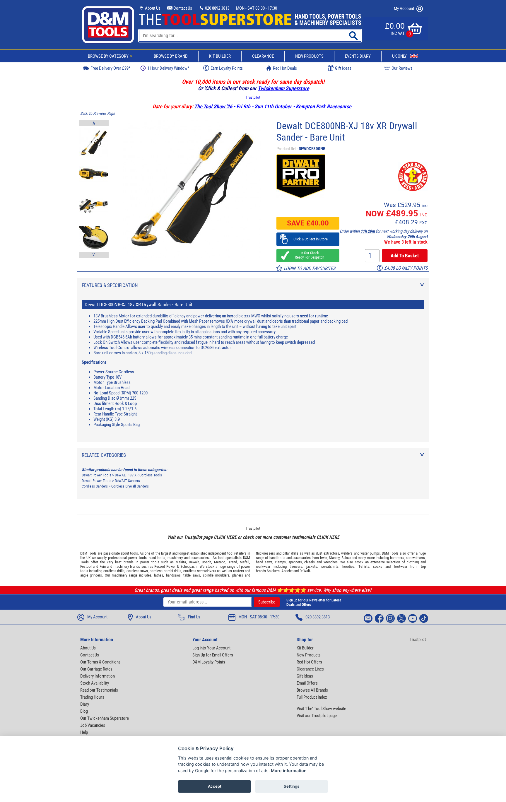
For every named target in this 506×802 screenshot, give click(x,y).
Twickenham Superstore (283, 88)
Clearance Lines (310, 669)
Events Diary (358, 56)
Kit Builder (220, 56)
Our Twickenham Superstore (104, 718)
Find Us (194, 617)
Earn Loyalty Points (227, 68)
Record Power (164, 566)
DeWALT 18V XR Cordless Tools (138, 475)
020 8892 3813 (216, 8)
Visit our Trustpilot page (317, 715)
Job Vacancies (92, 725)
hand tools (157, 557)
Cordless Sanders (95, 486)
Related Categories (104, 455)
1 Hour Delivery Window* (168, 68)
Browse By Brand (171, 56)
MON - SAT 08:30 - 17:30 (256, 8)
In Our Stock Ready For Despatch (307, 255)
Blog (84, 711)
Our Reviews (402, 68)
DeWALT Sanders (127, 480)
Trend (232, 562)
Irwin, (324, 557)
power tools (137, 557)
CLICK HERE (225, 537)
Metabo (219, 562)
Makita (181, 562)
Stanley (334, 557)
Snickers (273, 571)
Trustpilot (253, 97)
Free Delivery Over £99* (110, 68)
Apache (287, 571)
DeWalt (305, 571)
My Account (404, 8)
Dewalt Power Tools (96, 475)
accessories (200, 557)
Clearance (263, 56)
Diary (84, 704)
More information (289, 770)
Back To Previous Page (97, 113)
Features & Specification (110, 285)
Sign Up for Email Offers (212, 655)
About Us (152, 8)
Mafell (244, 562)
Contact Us (182, 8)
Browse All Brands (312, 690)
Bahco (346, 557)
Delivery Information (97, 676)
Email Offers (307, 683)
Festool (86, 566)
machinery (175, 557)
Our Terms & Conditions (100, 662)
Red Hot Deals (285, 68)
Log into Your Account (211, 648)
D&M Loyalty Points (208, 662)
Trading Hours (92, 697)
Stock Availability (94, 683)
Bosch (206, 562)
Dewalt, (194, 562)
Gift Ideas (343, 68)
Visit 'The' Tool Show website (321, 708)
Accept (214, 786)
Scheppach (188, 566)
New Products (309, 56)
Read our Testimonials (99, 690)
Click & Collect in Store (308, 239)
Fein (103, 566)
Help (84, 732)
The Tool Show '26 (213, 106)
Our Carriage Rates (96, 669)
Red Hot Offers (309, 662)
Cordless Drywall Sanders (130, 486)
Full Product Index (312, 697)
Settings (291, 786)
